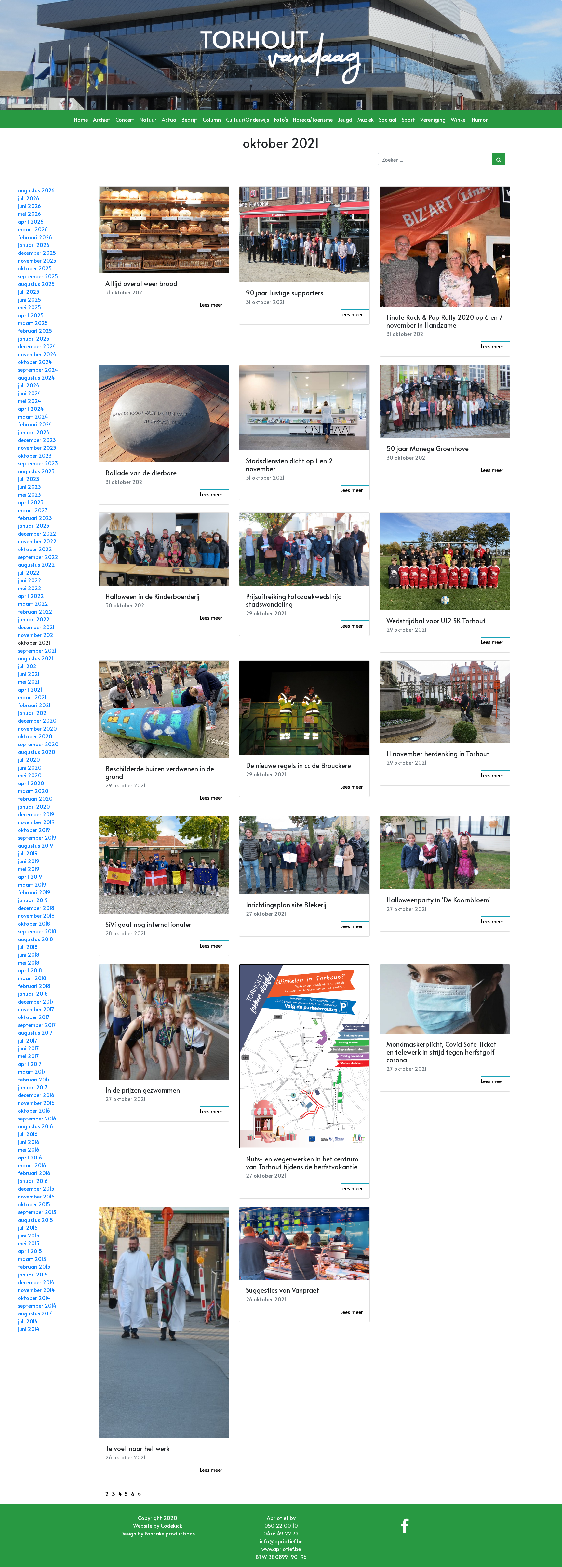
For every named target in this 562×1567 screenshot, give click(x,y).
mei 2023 (29, 494)
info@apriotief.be (281, 1541)
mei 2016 (28, 1149)
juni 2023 (29, 486)
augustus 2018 (35, 938)
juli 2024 (28, 385)
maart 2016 (32, 1165)
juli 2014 (28, 1321)
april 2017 (30, 1063)
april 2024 (31, 408)
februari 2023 (35, 517)
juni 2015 (28, 1235)
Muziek (365, 119)
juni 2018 (28, 954)
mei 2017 (28, 1055)
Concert (124, 119)
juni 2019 (28, 860)
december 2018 (36, 907)
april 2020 (31, 782)
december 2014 (36, 1282)
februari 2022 (35, 611)
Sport (408, 119)
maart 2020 (33, 790)
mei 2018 (28, 962)
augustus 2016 (35, 1126)
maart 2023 (33, 509)
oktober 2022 (35, 548)
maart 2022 (33, 603)
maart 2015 (32, 1258)
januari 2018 (33, 993)
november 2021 (36, 634)
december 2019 (36, 814)
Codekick (171, 1525)
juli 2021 (28, 665)
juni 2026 (29, 205)
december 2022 (37, 533)
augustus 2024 (36, 377)
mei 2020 (30, 775)
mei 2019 (28, 868)
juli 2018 (28, 946)
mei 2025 (29, 307)
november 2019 (36, 821)
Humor (480, 119)
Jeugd (345, 119)
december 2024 (37, 346)
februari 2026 (35, 236)
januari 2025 (33, 338)
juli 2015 (28, 1227)
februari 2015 (34, 1266)
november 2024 (37, 353)
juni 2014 (28, 1328)
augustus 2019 (35, 845)
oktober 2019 (34, 829)
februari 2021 (34, 704)
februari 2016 (34, 1172)
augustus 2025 (36, 283)
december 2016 (36, 1094)
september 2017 (37, 1024)
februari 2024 (35, 424)
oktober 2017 (34, 1016)
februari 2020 (35, 798)
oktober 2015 (34, 1204)
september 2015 (37, 1211)
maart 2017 (32, 1071)
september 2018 (37, 931)
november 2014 (36, 1289)
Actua (169, 119)
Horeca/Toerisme (313, 119)
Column (212, 119)
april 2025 (31, 314)
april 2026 (31, 221)
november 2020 (37, 728)
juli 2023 (28, 478)
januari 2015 (33, 1274)
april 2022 (31, 595)
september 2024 (38, 369)
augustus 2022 (36, 564)
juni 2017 (28, 1048)
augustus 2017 (35, 1032)
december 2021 (36, 626)
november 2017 (36, 1009)
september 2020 (38, 743)
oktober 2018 (34, 923)
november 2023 (37, 447)
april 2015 (30, 1250)
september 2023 (38, 463)
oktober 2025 (35, 268)
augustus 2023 (36, 470)
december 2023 (37, 439)
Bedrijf (189, 119)
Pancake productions (170, 1533)
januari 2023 (33, 525)
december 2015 (36, 1188)
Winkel (459, 119)
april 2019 (30, 876)
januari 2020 (34, 806)
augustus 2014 (35, 1313)
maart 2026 (33, 229)
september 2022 (38, 556)
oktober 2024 (35, 361)
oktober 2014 (34, 1297)
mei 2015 (28, 1243)
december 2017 (36, 1001)
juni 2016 (28, 1141)
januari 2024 (33, 431)
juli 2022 (29, 572)
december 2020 (37, 720)
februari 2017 (34, 1079)
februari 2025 (35, 330)
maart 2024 (33, 416)
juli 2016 (28, 1133)
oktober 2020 (35, 736)
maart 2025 (33, 322)
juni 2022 (29, 580)
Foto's (281, 119)
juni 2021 (29, 673)
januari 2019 (33, 899)
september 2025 (38, 275)
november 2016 (36, 1102)
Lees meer (211, 304)
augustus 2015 (35, 1219)
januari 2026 (33, 244)
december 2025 (37, 252)
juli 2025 (28, 291)
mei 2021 (29, 681)
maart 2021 (32, 697)
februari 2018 (34, 985)
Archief (101, 119)
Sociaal (387, 119)
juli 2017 (27, 1040)
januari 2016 (33, 1180)
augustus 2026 (36, 190)
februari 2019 (34, 892)
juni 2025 (29, 299)
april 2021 (30, 689)
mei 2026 (29, 213)
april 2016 (30, 1157)
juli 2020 (29, 759)
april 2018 (30, 970)
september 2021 (37, 650)
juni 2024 (29, 392)
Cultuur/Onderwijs (247, 119)
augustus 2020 (36, 751)
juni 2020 (30, 767)
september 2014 (37, 1305)
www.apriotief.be (281, 1548)
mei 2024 (29, 400)
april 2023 (31, 502)
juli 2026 (28, 197)
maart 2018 (32, 977)
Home (81, 119)
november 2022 (37, 541)
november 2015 (36, 1196)
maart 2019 (32, 884)
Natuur (148, 119)
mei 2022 (29, 587)
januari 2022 (34, 619)
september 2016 (37, 1118)
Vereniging (433, 119)
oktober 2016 (34, 1110)
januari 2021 (33, 712)
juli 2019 (28, 853)
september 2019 (37, 837)
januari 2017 (32, 1087)
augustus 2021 (35, 658)
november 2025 (37, 260)
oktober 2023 (35, 455)
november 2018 (36, 915)
